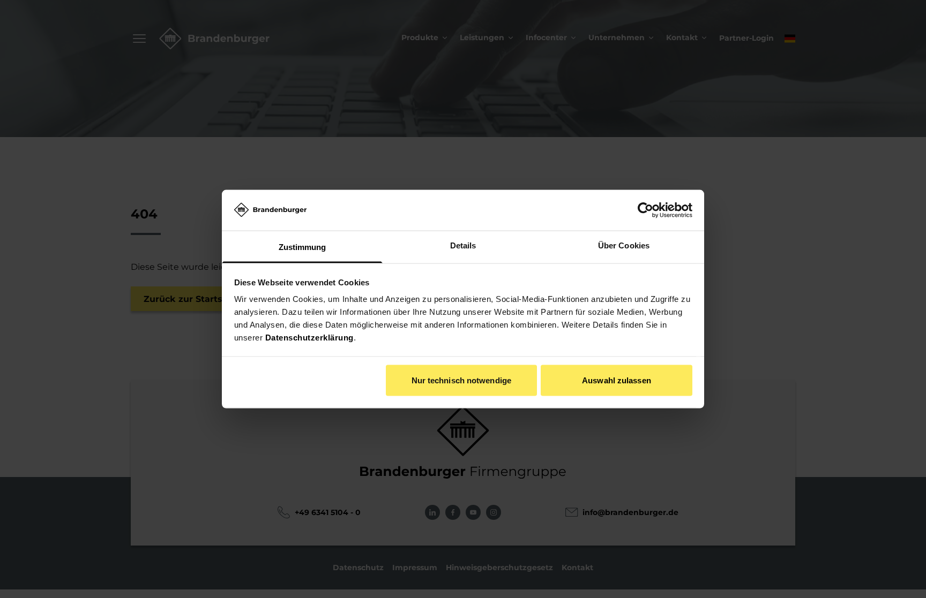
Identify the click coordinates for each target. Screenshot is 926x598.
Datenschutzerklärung (309, 337)
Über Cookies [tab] (623, 245)
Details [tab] (463, 245)
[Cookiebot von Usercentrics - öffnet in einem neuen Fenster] (645, 210)
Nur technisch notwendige (461, 379)
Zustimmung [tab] (302, 247)
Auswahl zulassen (616, 379)
